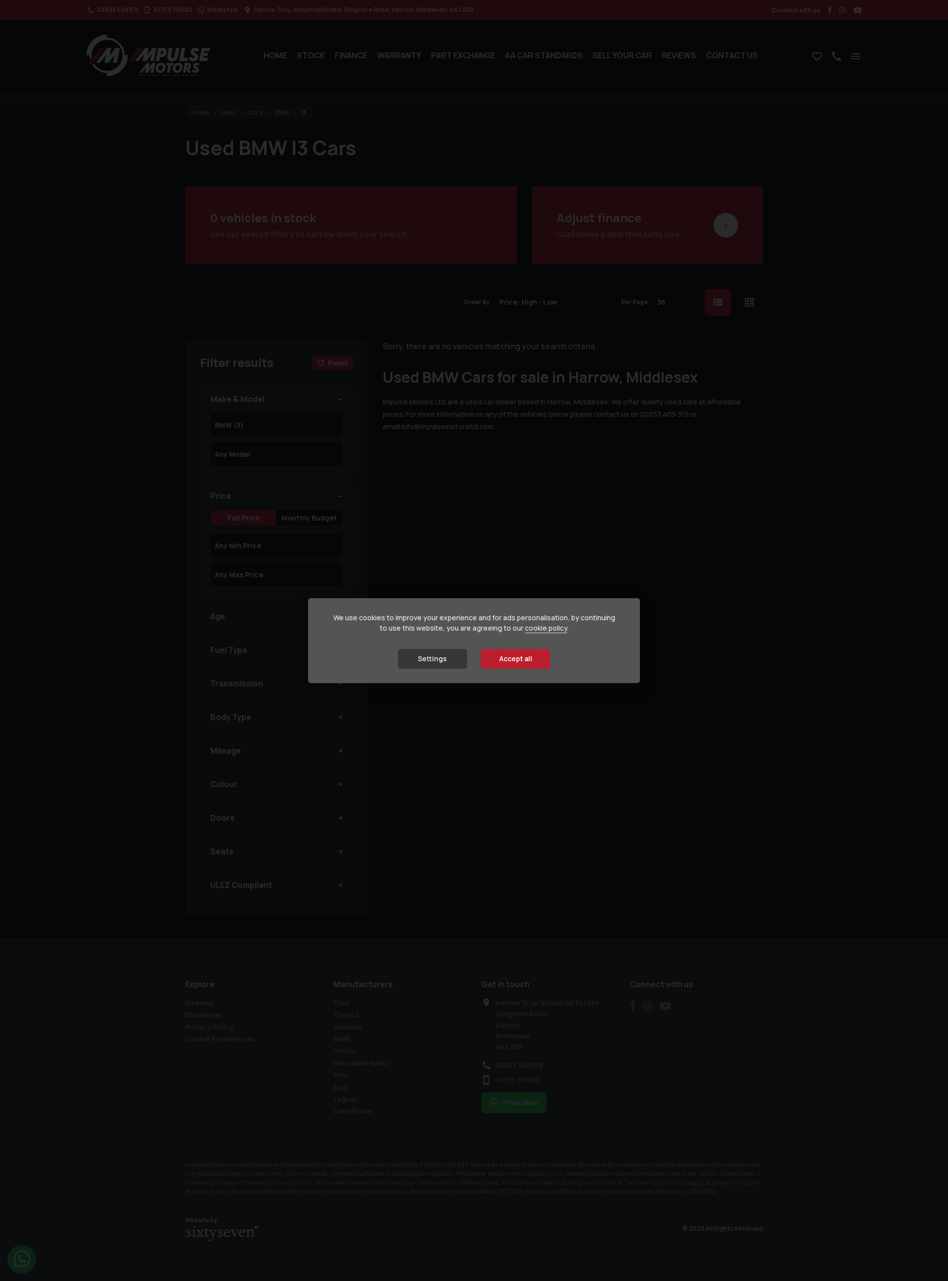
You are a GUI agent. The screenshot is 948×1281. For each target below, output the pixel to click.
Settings (432, 658)
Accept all (515, 658)
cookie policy (546, 628)
